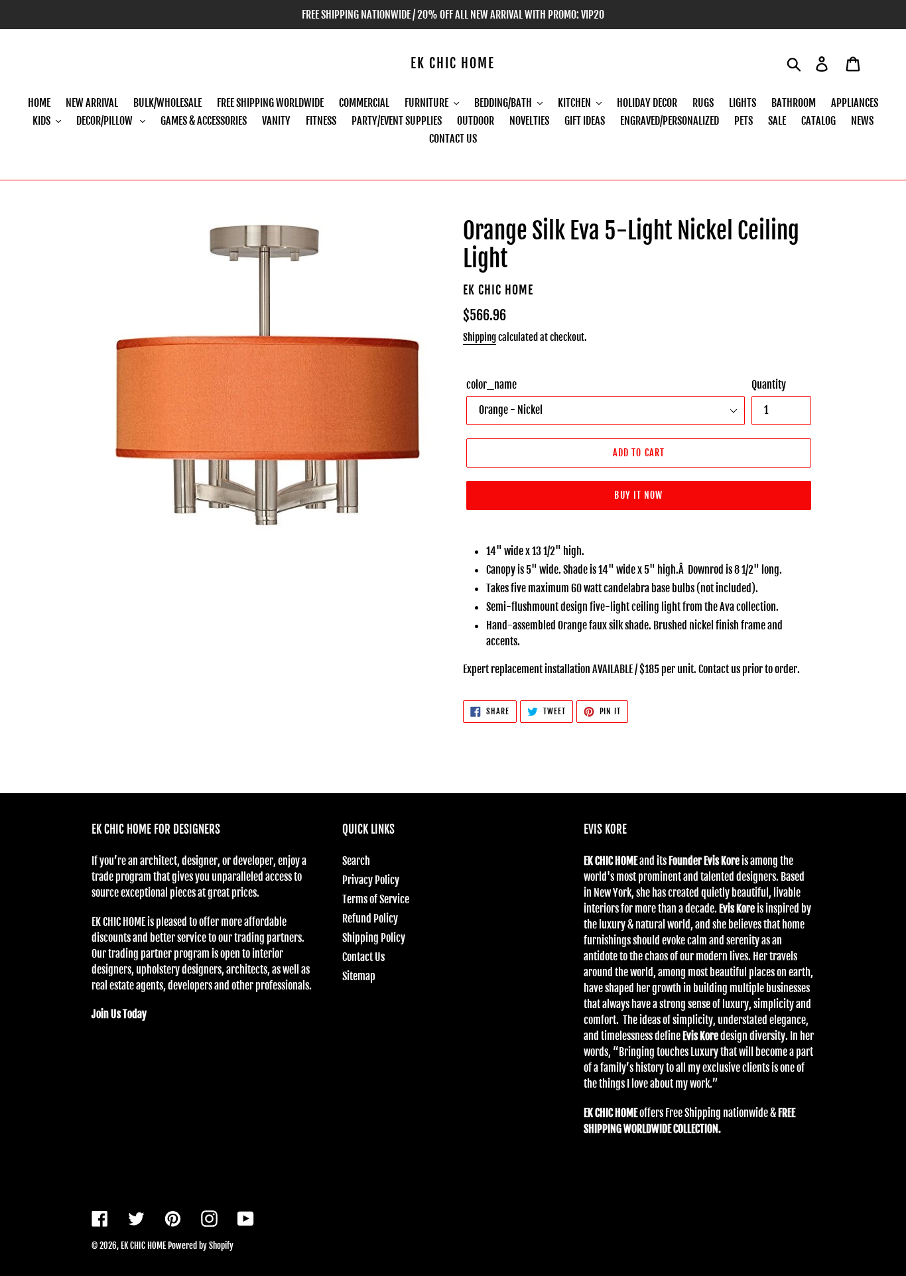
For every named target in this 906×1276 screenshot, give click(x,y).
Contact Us (363, 957)
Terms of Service (375, 899)
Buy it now (638, 495)
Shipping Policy (373, 937)
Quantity (768, 384)
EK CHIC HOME (453, 64)
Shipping (479, 337)
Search (356, 860)
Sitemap (358, 976)
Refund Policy (370, 918)
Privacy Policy (370, 880)
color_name (491, 384)
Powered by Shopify (200, 1245)
